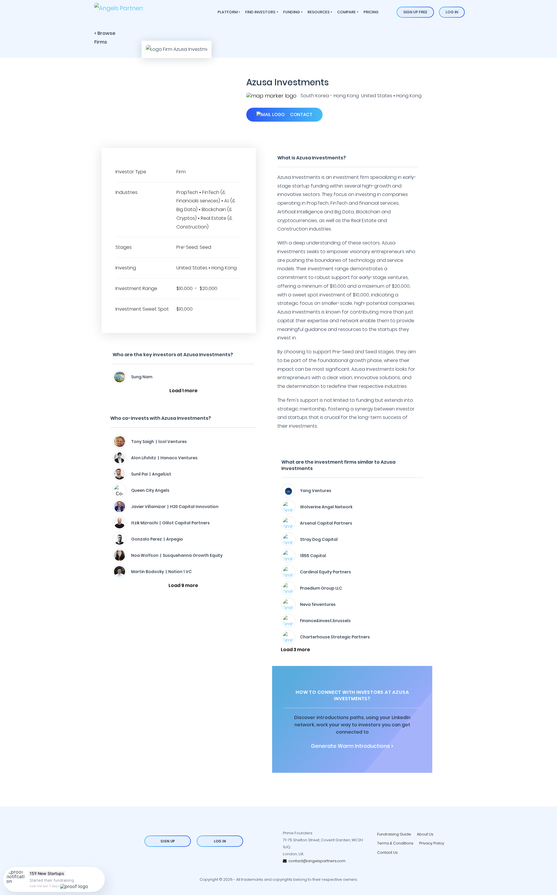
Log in (452, 12)
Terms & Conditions (395, 843)
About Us (425, 834)
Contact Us (387, 852)
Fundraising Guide (394, 834)
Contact (300, 114)
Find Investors (260, 12)
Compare (346, 12)
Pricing (371, 12)
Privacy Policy (431, 843)
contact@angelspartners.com (316, 861)
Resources (319, 12)
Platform (228, 12)
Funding (291, 12)
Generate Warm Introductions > (352, 746)
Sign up (167, 841)
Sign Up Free (415, 12)
